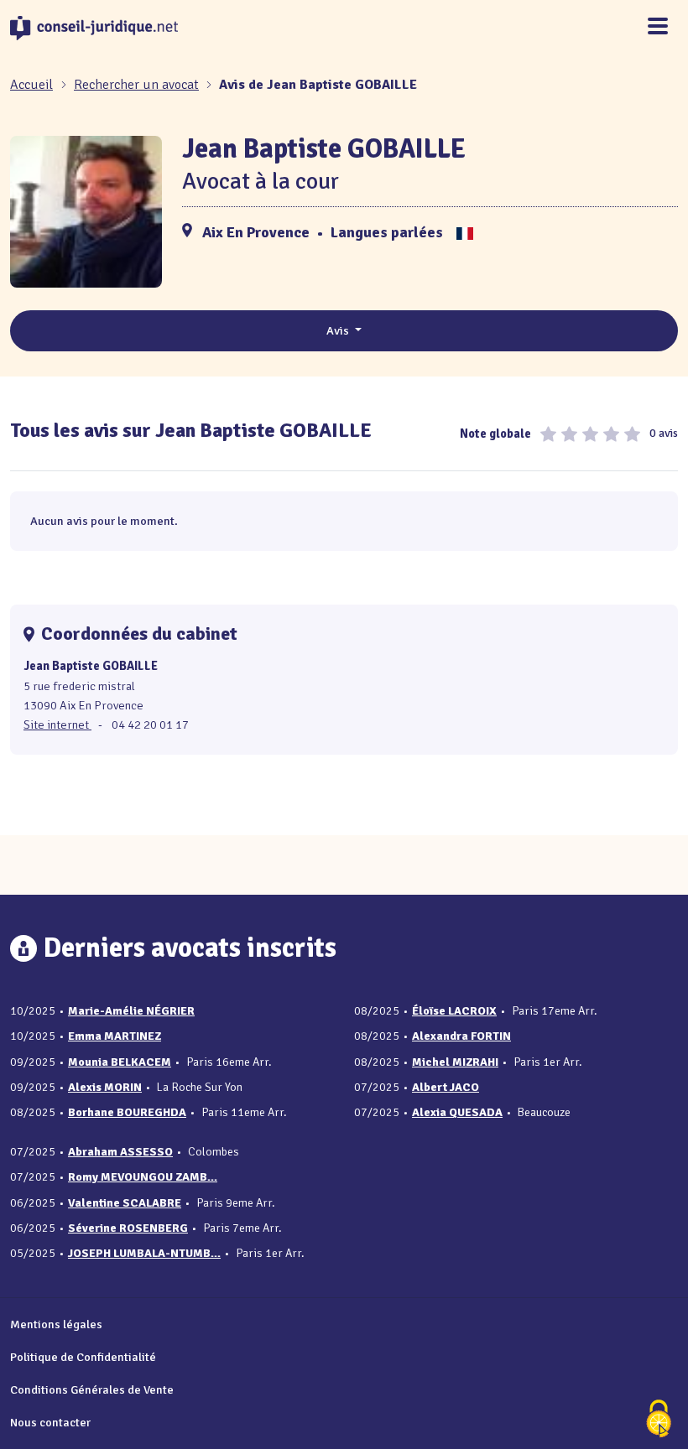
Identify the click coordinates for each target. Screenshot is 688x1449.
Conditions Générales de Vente (92, 1389)
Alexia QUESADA (457, 1112)
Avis (339, 330)
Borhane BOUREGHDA (127, 1112)
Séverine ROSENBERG (128, 1228)
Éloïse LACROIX (454, 1011)
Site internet (57, 724)
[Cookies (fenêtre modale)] (658, 1420)
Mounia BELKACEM (119, 1062)
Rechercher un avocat (136, 84)
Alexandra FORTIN (461, 1036)
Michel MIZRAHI (455, 1062)
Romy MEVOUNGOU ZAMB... (142, 1177)
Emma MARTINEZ (114, 1036)
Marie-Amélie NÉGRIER (131, 1011)
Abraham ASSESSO (120, 1152)
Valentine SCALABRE (124, 1203)
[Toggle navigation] (658, 27)
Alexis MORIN (105, 1087)
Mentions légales (56, 1324)
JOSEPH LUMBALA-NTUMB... (144, 1253)
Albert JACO (445, 1087)
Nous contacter (50, 1422)
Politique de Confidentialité (83, 1356)
